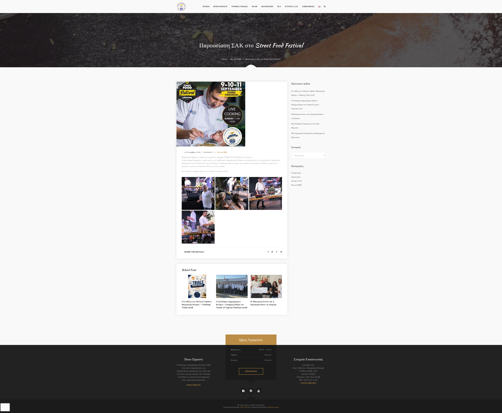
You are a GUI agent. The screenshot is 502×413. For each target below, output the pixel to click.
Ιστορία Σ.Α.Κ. (296, 181)
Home (224, 59)
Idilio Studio (245, 407)
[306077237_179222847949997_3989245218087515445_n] (265, 193)
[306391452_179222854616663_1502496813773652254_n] (198, 227)
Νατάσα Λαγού (273, 407)
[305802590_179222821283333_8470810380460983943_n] (231, 193)
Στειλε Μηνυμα (308, 383)
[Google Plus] (277, 252)
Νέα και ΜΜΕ (235, 59)
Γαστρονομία (296, 173)
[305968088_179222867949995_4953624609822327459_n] (198, 193)
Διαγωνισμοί (296, 177)
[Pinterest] (281, 252)
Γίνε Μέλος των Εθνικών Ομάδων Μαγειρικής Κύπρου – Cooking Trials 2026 (197, 304)
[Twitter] (272, 252)
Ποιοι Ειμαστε (194, 385)
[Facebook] (268, 252)
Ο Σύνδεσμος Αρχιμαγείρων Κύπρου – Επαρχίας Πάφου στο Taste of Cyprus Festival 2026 (231, 304)
